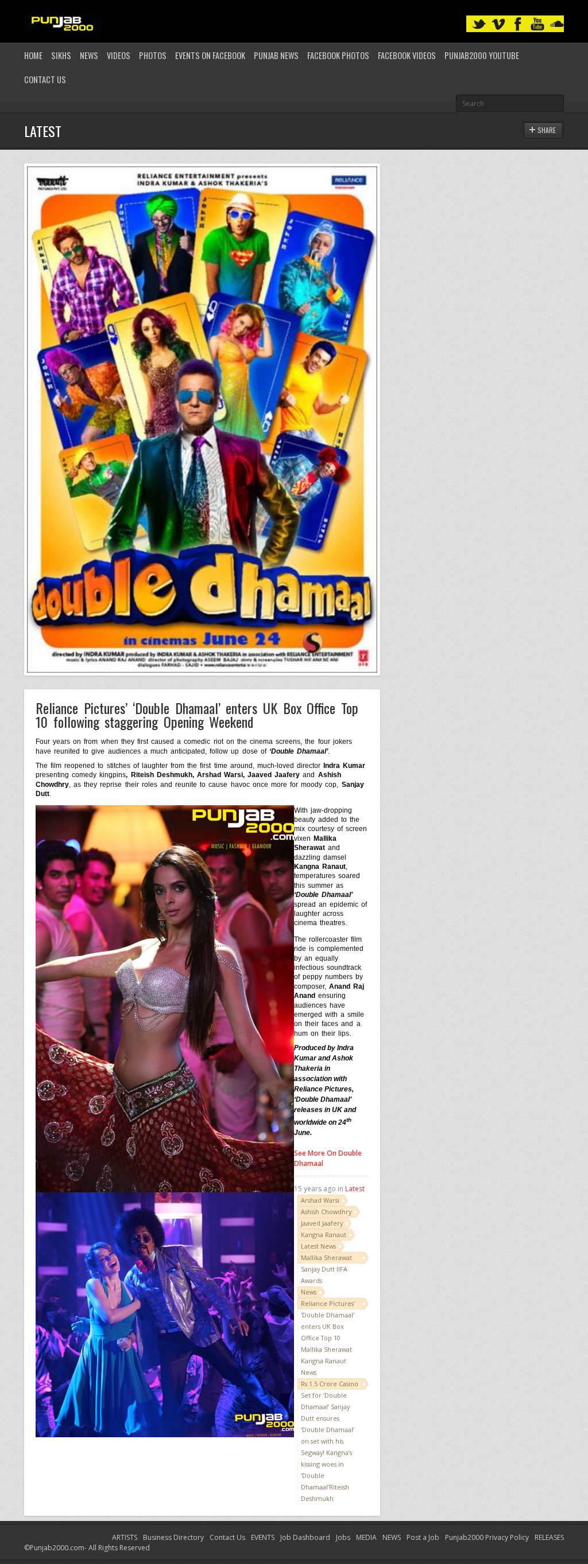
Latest (355, 1189)
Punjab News (276, 55)
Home (33, 55)
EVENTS (262, 1537)
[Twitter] (479, 24)
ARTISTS (124, 1537)
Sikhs (61, 55)
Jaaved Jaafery (322, 1223)
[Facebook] (518, 24)
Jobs (343, 1537)
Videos (118, 55)
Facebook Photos (338, 55)
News (89, 55)
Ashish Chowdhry (326, 1211)
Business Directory (173, 1537)
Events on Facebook (210, 55)
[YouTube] (537, 24)
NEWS (391, 1537)
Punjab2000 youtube (481, 55)
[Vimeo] (498, 24)
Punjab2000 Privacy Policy (487, 1537)
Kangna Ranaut (323, 1234)
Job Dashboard (305, 1537)
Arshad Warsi (320, 1200)
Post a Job (423, 1537)
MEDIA (366, 1537)
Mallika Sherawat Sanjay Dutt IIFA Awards (326, 1269)
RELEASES (549, 1537)
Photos (153, 55)
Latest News (318, 1246)
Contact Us (45, 79)
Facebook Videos (407, 55)
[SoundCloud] (557, 24)
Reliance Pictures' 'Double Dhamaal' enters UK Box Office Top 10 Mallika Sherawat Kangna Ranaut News (328, 1337)
